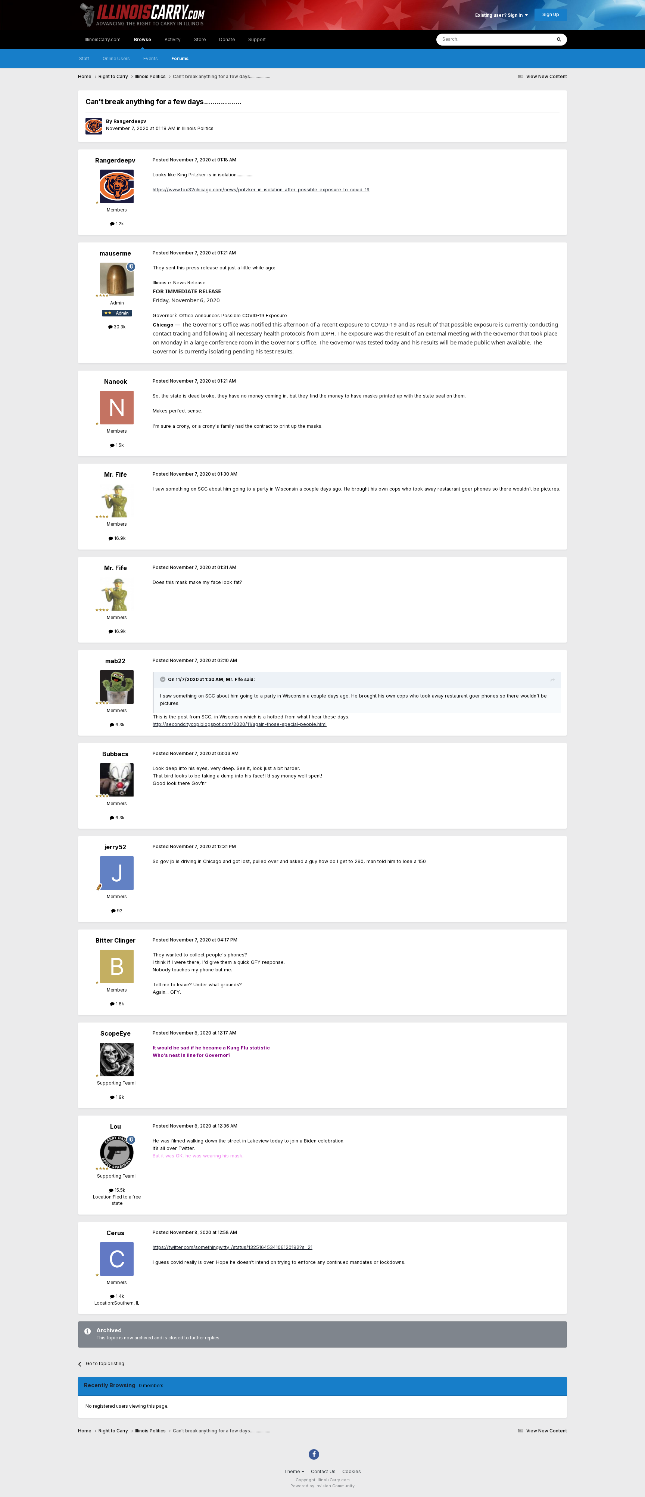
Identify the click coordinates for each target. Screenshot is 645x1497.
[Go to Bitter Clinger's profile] (117, 966)
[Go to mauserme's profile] (117, 279)
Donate (227, 39)
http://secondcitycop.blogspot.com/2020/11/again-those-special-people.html (240, 724)
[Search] (559, 40)
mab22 (115, 661)
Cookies (351, 1471)
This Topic (531, 39)
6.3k (119, 724)
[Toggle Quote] (163, 679)
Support (257, 39)
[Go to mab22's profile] (117, 687)
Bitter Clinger (115, 940)
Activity (173, 39)
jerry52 (115, 847)
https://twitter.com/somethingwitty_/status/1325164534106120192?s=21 (232, 1247)
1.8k (119, 1003)
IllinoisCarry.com (103, 39)
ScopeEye (115, 1033)
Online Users (116, 58)
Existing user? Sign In (500, 15)
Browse (142, 39)
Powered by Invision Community (322, 1486)
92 (119, 910)
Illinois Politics (198, 128)
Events (150, 58)
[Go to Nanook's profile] (117, 407)
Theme (293, 1471)
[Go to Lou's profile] (117, 1152)
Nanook (115, 381)
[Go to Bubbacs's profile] (117, 780)
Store (200, 39)
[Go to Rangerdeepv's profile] (93, 126)
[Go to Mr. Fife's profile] (117, 500)
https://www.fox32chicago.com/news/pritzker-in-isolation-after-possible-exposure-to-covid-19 (261, 189)
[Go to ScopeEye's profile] (117, 1059)
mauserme (115, 253)
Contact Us (323, 1471)
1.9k (119, 1097)
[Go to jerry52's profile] (117, 873)
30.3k (119, 327)
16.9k (119, 538)
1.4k (119, 1296)
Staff (84, 58)
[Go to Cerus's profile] (117, 1259)
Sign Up (550, 14)
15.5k (119, 1190)
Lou (115, 1126)
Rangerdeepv (129, 121)
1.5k (119, 445)
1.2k (119, 223)
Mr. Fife (115, 474)
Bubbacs (115, 754)
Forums (179, 58)
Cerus (115, 1233)
